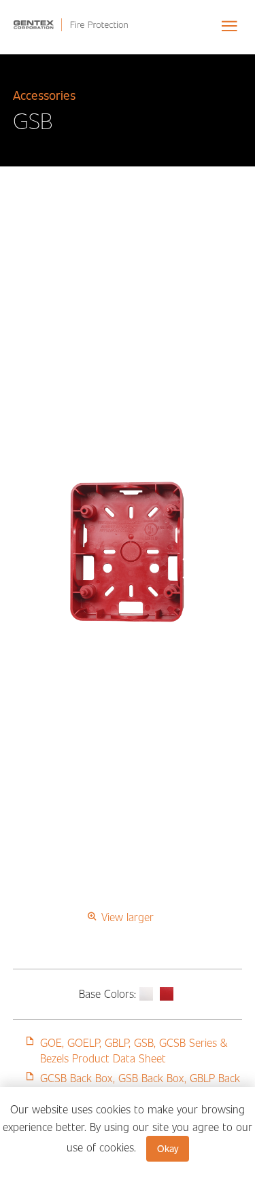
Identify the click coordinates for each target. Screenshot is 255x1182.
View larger (127, 917)
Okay (167, 1148)
